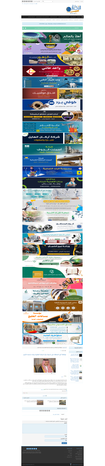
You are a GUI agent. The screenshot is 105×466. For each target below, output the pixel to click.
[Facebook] (26, 1)
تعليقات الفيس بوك (56, 414)
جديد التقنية (71, 19)
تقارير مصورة (76, 19)
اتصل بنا (82, 1)
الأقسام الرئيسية (79, 448)
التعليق (65, 423)
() (23, 392)
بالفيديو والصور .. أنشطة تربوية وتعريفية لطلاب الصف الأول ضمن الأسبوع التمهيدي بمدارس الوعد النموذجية (74, 379)
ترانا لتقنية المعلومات (75, 464)
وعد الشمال (58, 19)
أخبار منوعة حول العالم (31, 16)
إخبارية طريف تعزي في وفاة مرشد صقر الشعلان (75, 354)
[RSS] (23, 1)
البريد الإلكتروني (63, 438)
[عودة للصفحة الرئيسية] (73, 10)
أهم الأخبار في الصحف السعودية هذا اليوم (42, 16)
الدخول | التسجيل (36, 1)
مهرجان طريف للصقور (64, 19)
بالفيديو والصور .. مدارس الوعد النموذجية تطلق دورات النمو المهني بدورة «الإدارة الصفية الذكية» (74, 372)
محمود (62, 376)
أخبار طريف (78, 16)
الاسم (65, 434)
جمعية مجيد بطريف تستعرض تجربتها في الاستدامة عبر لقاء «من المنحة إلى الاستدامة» (57, 28)
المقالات (53, 19)
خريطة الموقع (77, 1)
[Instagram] (31, 1)
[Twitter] (25, 1)
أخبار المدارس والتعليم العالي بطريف (63, 16)
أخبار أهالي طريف (73, 16)
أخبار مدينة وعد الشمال (53, 16)
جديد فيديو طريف (42, 19)
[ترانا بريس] (71, 464)
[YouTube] (30, 1)
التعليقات (62, 414)
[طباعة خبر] (51, 373)
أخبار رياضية (81, 19)
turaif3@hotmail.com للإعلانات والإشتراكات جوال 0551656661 (52, 24)
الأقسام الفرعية (69, 448)
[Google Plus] (28, 1)
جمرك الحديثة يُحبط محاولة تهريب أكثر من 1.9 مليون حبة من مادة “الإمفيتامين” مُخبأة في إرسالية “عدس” (74, 360)
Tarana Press (28, 464)
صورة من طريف (48, 19)
